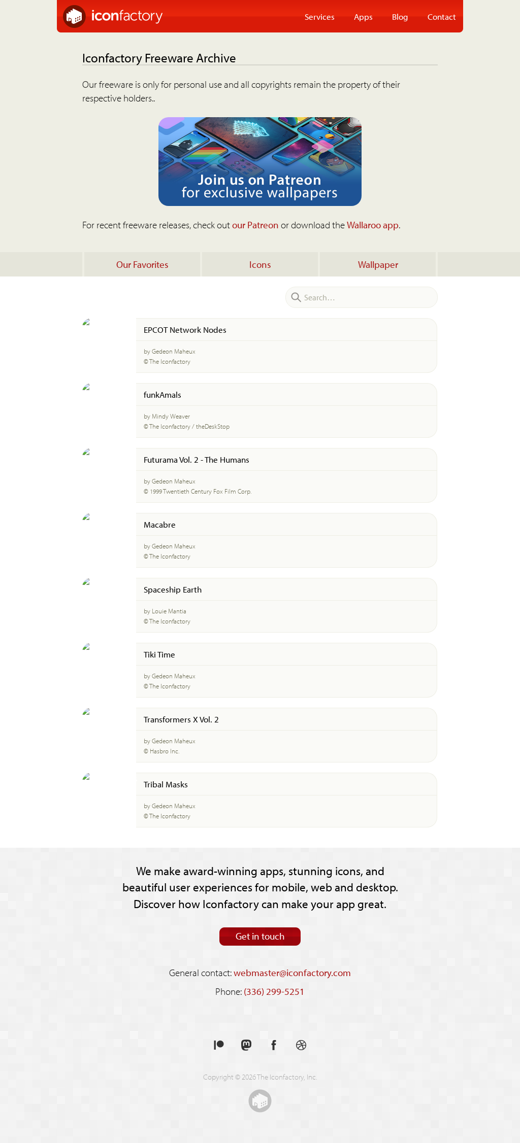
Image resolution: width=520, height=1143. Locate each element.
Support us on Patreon (219, 1045)
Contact (442, 16)
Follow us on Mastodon (246, 1045)
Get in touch (260, 936)
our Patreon (255, 225)
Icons (260, 264)
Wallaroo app (373, 225)
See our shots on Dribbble (301, 1045)
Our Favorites (142, 264)
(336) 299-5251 (274, 991)
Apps (363, 16)
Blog (400, 16)
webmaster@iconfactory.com (292, 972)
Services (320, 16)
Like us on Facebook (274, 1045)
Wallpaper (378, 264)
